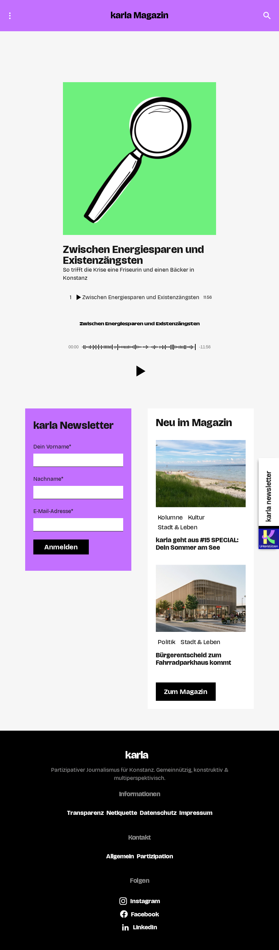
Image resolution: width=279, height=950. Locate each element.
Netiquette (121, 812)
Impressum (195, 812)
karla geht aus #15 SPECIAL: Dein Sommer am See (197, 543)
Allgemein (120, 856)
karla (136, 755)
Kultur (196, 517)
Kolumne (170, 517)
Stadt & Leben (177, 527)
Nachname (48, 479)
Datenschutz (158, 812)
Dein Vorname (52, 446)
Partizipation (155, 856)
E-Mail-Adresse (53, 511)
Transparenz (85, 812)
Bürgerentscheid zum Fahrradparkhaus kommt (193, 658)
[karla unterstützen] (269, 539)
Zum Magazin (186, 692)
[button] (11, 15)
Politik (166, 642)
